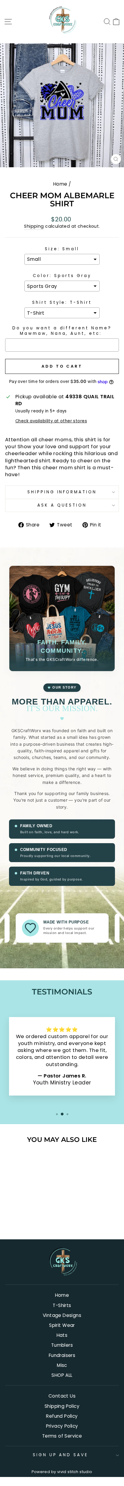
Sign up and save (60, 1455)
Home (60, 184)
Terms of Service (62, 1436)
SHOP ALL (61, 1375)
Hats (62, 1335)
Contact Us (62, 1396)
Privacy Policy (62, 1426)
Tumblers (62, 1345)
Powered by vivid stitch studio (62, 1471)
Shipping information (62, 492)
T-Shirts (62, 1305)
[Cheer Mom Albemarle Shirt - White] (30, 1218)
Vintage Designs (62, 1315)
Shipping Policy (62, 1406)
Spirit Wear (62, 1325)
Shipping (34, 226)
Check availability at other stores (51, 421)
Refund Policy (62, 1416)
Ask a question (62, 505)
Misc (62, 1365)
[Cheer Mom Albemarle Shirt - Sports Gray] (23, 1218)
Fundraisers (62, 1355)
